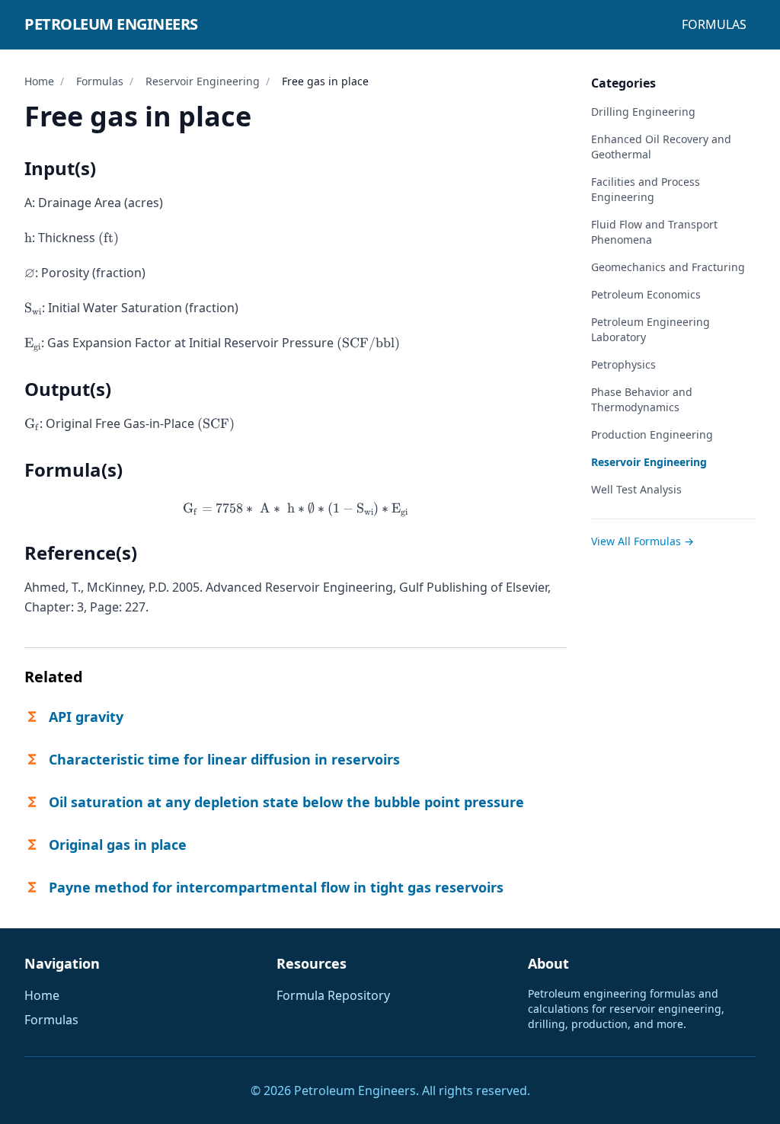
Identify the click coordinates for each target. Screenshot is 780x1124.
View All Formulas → (642, 541)
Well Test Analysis (636, 489)
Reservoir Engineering (202, 81)
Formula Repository (333, 995)
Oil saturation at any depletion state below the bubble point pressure (286, 802)
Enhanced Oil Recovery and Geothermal (661, 146)
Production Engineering (652, 434)
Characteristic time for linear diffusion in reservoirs (224, 759)
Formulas (714, 24)
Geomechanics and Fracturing (668, 267)
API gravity (86, 716)
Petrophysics (623, 364)
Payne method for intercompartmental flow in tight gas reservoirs (276, 887)
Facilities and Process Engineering (645, 189)
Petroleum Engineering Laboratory (650, 329)
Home (39, 81)
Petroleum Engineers (111, 24)
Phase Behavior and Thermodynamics (641, 399)
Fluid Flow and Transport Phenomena (654, 232)
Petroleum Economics (646, 294)
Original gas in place (118, 844)
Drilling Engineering (643, 111)
